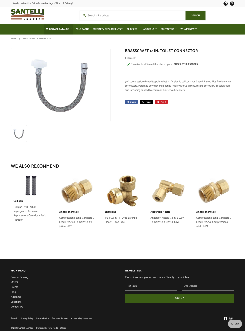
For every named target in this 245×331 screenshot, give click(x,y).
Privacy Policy (26, 318)
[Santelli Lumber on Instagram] (231, 319)
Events (14, 287)
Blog (13, 292)
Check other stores (186, 64)
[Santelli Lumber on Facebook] (225, 319)
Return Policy (42, 318)
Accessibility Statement (81, 318)
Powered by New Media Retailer (51, 328)
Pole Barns (82, 29)
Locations (16, 302)
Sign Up (179, 298)
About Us (149, 29)
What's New (187, 29)
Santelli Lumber (25, 328)
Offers (14, 282)
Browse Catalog (59, 29)
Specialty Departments (107, 29)
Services (132, 29)
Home (13, 38)
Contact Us (168, 29)
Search (198, 16)
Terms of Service (60, 318)
